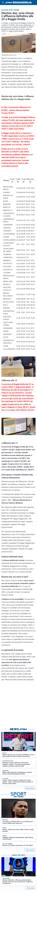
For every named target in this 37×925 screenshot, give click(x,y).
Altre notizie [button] (30, 788)
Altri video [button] (30, 888)
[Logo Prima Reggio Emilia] (18, 2)
